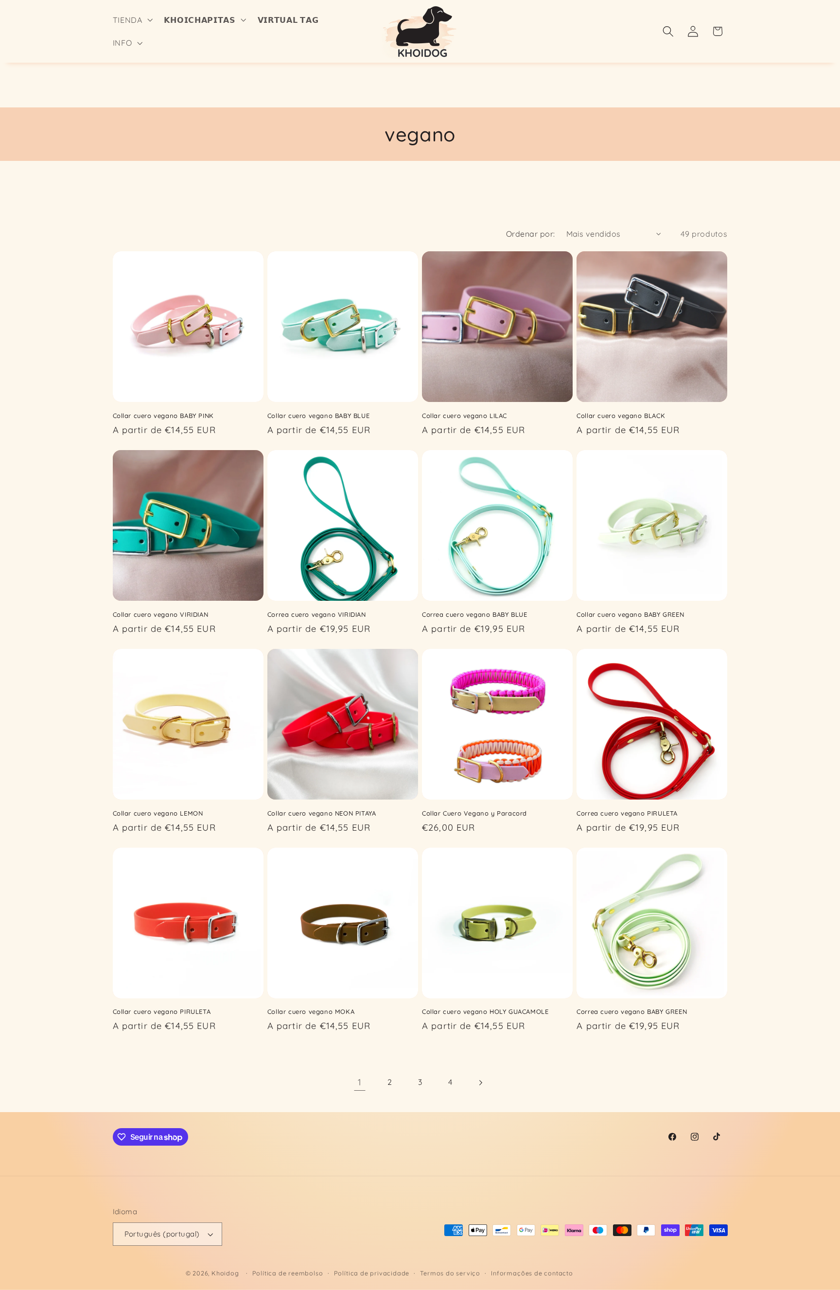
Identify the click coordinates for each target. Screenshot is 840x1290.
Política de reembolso (287, 1273)
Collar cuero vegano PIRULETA (162, 1011)
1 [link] (360, 1082)
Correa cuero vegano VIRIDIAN (316, 614)
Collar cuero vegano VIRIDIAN (161, 614)
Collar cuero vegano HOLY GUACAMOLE (485, 1011)
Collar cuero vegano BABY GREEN (630, 614)
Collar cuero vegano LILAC (464, 415)
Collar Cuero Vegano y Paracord (474, 813)
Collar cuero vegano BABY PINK (163, 415)
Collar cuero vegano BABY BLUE (318, 415)
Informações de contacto (532, 1273)
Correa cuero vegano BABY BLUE (474, 614)
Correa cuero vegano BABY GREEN (632, 1011)
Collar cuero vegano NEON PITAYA (321, 813)
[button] (132, 20)
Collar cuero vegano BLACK (621, 415)
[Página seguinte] (480, 1082)
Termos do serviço (450, 1273)
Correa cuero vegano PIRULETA (627, 813)
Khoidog (225, 1273)
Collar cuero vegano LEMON (158, 813)
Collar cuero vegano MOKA (310, 1011)
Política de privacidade (372, 1273)
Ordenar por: (530, 234)
